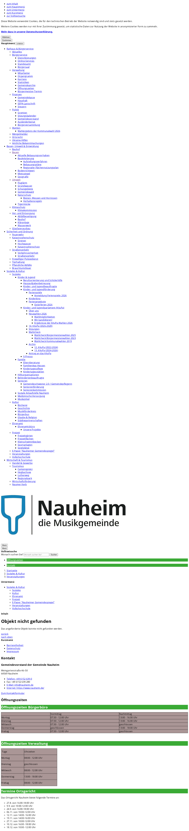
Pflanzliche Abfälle (22, 265)
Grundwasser (25, 185)
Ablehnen (6, 37)
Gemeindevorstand (28, 118)
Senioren (23, 380)
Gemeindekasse (26, 97)
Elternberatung (31, 362)
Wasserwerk (24, 225)
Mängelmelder (20, 134)
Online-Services (26, 60)
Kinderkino (35, 298)
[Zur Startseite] (63, 542)
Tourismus (18, 466)
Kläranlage (23, 222)
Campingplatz (25, 469)
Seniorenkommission (34, 389)
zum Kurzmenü (15, 12)
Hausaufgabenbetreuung (37, 283)
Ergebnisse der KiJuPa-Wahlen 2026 (53, 322)
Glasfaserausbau (21, 228)
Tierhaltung (18, 262)
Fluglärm (22, 182)
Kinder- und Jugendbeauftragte (40, 286)
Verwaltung (18, 70)
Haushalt (23, 100)
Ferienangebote (37, 301)
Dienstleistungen (27, 57)
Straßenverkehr (20, 249)
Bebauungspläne (32, 164)
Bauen (15, 152)
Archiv (32, 344)
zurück (4, 633)
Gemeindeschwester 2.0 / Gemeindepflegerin (47, 383)
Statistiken (23, 82)
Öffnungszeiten (26, 88)
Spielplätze (23, 447)
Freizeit (16, 432)
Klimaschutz (18, 207)
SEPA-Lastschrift (26, 103)
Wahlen (16, 127)
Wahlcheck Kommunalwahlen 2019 (53, 341)
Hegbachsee (24, 472)
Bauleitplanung (26, 158)
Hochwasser (24, 243)
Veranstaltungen (21, 453)
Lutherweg (23, 475)
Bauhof (16, 149)
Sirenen (22, 240)
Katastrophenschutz (23, 237)
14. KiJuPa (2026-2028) (40, 325)
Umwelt (16, 179)
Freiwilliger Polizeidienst (25, 258)
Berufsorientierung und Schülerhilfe (42, 280)
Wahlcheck (34, 332)
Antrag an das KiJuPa (40, 353)
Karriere (22, 79)
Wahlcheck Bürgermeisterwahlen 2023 (55, 338)
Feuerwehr (18, 234)
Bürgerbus (23, 414)
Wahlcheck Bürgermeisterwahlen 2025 (55, 335)
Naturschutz (24, 194)
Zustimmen (6, 40)
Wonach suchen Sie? (12, 554)
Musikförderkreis (27, 411)
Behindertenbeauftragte (31, 377)
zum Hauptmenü (16, 6)
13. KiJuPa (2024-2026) (46, 350)
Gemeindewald (26, 191)
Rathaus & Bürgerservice (20, 48)
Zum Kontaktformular (13, 693)
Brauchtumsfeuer (21, 268)
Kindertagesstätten (33, 371)
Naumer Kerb (19, 484)
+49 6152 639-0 (19, 678)
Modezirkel (23, 399)
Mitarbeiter (24, 73)
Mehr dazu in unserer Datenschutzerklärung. (27, 31)
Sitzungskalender (27, 115)
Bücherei (22, 405)
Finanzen (17, 94)
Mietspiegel (24, 173)
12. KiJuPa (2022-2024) (46, 347)
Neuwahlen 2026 (38, 313)
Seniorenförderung (33, 386)
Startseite (12, 570)
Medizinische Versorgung (31, 396)
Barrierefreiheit (15, 645)
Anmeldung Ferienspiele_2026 (50, 295)
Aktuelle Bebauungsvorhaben (34, 155)
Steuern (22, 106)
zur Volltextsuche (16, 15)
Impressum (13, 651)
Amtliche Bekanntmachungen (28, 143)
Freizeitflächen (25, 438)
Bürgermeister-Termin (30, 91)
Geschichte (24, 408)
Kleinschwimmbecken (29, 441)
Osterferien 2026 (43, 304)
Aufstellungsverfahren (35, 161)
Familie (21, 359)
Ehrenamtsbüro (26, 426)
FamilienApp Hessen (34, 365)
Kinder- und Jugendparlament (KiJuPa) (43, 307)
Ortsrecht (17, 137)
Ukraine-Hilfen (20, 140)
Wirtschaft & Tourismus (19, 460)
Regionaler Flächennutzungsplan (41, 167)
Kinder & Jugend (26, 277)
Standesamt (24, 63)
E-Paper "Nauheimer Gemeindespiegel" (33, 450)
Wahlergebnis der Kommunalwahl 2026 (39, 131)
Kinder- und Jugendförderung (39, 289)
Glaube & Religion (27, 417)
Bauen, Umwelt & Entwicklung (23, 146)
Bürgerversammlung (29, 124)
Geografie (23, 176)
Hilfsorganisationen (28, 374)
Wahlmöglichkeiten (44, 316)
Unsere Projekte (32, 429)
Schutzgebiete (25, 188)
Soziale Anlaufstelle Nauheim (33, 393)
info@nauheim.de (20, 684)
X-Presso (28, 356)
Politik (15, 109)
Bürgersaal (23, 67)
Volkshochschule (21, 456)
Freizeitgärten (25, 435)
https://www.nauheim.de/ (25, 687)
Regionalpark (25, 478)
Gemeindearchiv (26, 85)
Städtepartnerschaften (30, 420)
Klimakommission (27, 210)
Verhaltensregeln (32, 201)
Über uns (34, 310)
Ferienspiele (35, 292)
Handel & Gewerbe (22, 463)
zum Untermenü (15, 9)
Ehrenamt (17, 423)
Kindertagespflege (33, 368)
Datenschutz (13, 648)
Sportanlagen (25, 444)
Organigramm (25, 76)
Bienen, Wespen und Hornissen (40, 198)
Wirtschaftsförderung (24, 481)
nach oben (7, 637)
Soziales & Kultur (16, 271)
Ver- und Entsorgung (23, 213)
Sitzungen (34, 329)
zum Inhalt (12, 3)
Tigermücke (24, 204)
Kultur (15, 402)
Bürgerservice (19, 54)
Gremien (22, 112)
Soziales (16, 274)
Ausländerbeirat (26, 121)
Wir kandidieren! (43, 319)
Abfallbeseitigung (27, 216)
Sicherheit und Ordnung (20, 231)
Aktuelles (17, 51)
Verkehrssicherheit (28, 252)
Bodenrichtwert (26, 170)
